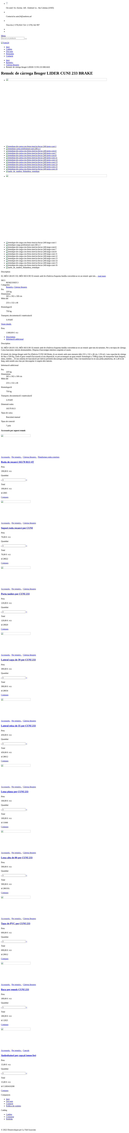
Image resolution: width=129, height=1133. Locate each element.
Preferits (9, 1119)
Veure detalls (6, 324)
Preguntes (10, 54)
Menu (3, 36)
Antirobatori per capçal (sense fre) (18, 1055)
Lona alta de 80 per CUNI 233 (17, 857)
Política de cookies (13, 1106)
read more (102, 276)
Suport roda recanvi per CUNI (17, 528)
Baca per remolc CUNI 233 (15, 989)
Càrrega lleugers (12, 65)
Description (10, 337)
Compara (4, 497)
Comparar (10, 1117)
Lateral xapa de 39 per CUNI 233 (18, 659)
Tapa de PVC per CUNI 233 (15, 923)
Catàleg (9, 49)
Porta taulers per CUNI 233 (15, 594)
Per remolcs (16, 457)
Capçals (26, 1050)
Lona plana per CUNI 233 (14, 791)
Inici (8, 47)
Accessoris (5, 457)
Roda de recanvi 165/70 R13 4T (17, 462)
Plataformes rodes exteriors (48, 457)
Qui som (9, 51)
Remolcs (9, 62)
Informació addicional (14, 339)
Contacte (9, 56)
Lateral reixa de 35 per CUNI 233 (18, 725)
